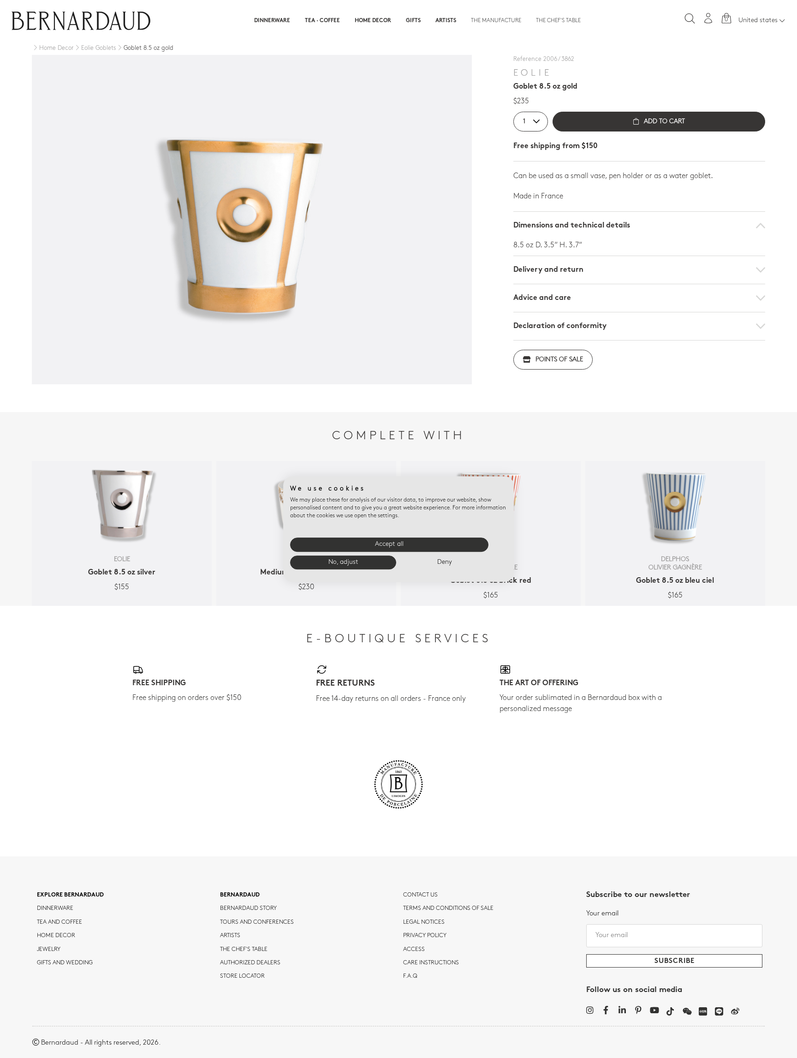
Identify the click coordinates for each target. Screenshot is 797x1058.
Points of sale (559, 359)
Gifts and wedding (65, 963)
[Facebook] (606, 1010)
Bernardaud (240, 895)
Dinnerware (272, 21)
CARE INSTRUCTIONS (431, 963)
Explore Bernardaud (70, 895)
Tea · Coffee (322, 21)
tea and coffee (59, 922)
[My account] (708, 18)
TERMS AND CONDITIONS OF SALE (448, 908)
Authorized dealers (250, 963)
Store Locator (242, 976)
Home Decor (373, 21)
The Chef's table (558, 21)
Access (414, 949)
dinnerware (55, 908)
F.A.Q (410, 976)
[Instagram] (590, 1010)
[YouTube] (654, 1010)
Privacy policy (424, 935)
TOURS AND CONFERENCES (257, 922)
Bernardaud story (248, 908)
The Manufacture (496, 21)
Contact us (420, 895)
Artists (445, 21)
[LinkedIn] (622, 1010)
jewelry (48, 949)
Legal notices (424, 922)
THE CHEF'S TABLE (244, 949)
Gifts (413, 21)
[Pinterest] (638, 1010)
